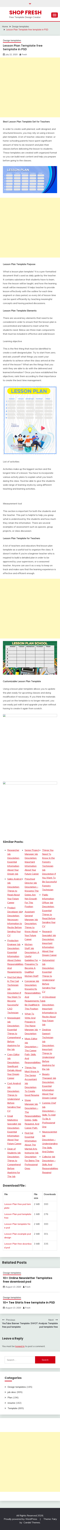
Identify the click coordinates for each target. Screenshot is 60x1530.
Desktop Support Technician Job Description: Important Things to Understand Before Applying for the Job (48, 1049)
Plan (10, 1397)
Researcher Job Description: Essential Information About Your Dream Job (13, 862)
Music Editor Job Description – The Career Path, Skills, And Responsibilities (33, 1050)
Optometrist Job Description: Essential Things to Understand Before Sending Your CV (48, 976)
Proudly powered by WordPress (21, 1519)
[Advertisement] (30, 87)
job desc (12, 1392)
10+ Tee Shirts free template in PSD (29, 1302)
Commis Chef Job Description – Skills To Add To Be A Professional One (49, 1114)
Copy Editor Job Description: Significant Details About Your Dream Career (14, 1066)
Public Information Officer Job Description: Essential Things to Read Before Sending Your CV (48, 910)
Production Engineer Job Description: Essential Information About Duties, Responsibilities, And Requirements (15, 956)
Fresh (24, 54)
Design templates (12, 40)
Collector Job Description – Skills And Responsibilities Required (50, 1164)
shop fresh (25, 12)
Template (12, 1408)
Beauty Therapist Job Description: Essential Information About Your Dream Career (49, 1086)
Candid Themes (32, 1522)
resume (11, 1402)
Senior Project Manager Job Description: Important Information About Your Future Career (32, 862)
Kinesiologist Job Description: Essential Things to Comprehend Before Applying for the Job (14, 1033)
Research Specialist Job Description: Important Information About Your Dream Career (49, 943)
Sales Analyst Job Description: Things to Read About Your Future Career (14, 890)
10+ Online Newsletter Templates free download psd (27, 1280)
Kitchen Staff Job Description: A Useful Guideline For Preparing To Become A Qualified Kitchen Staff (32, 960)
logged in (20, 1346)
